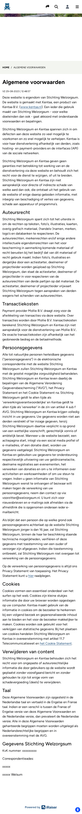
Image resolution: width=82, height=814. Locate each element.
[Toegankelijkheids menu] (77, 809)
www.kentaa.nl (31, 107)
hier (31, 576)
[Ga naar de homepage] (7, 6)
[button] (77, 7)
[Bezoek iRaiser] (41, 807)
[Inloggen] (67, 7)
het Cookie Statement (56, 643)
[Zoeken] (56, 7)
